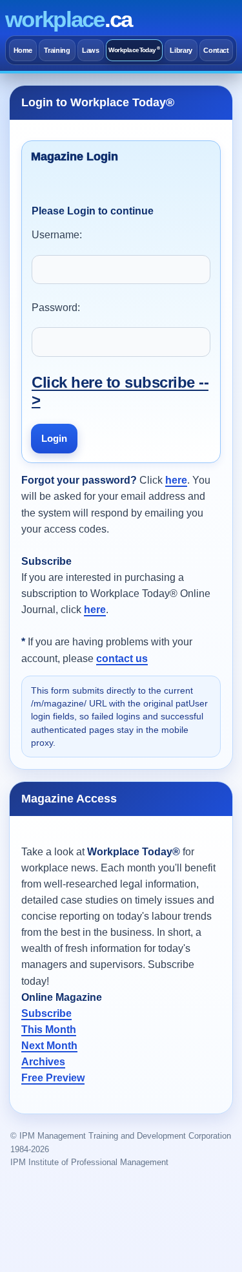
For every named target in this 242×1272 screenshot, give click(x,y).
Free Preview (53, 1077)
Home (23, 50)
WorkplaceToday (133, 50)
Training (57, 50)
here (176, 480)
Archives (43, 1061)
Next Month (49, 1045)
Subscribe (46, 1013)
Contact (216, 50)
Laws (90, 50)
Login (54, 438)
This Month (48, 1029)
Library (181, 50)
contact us (122, 658)
